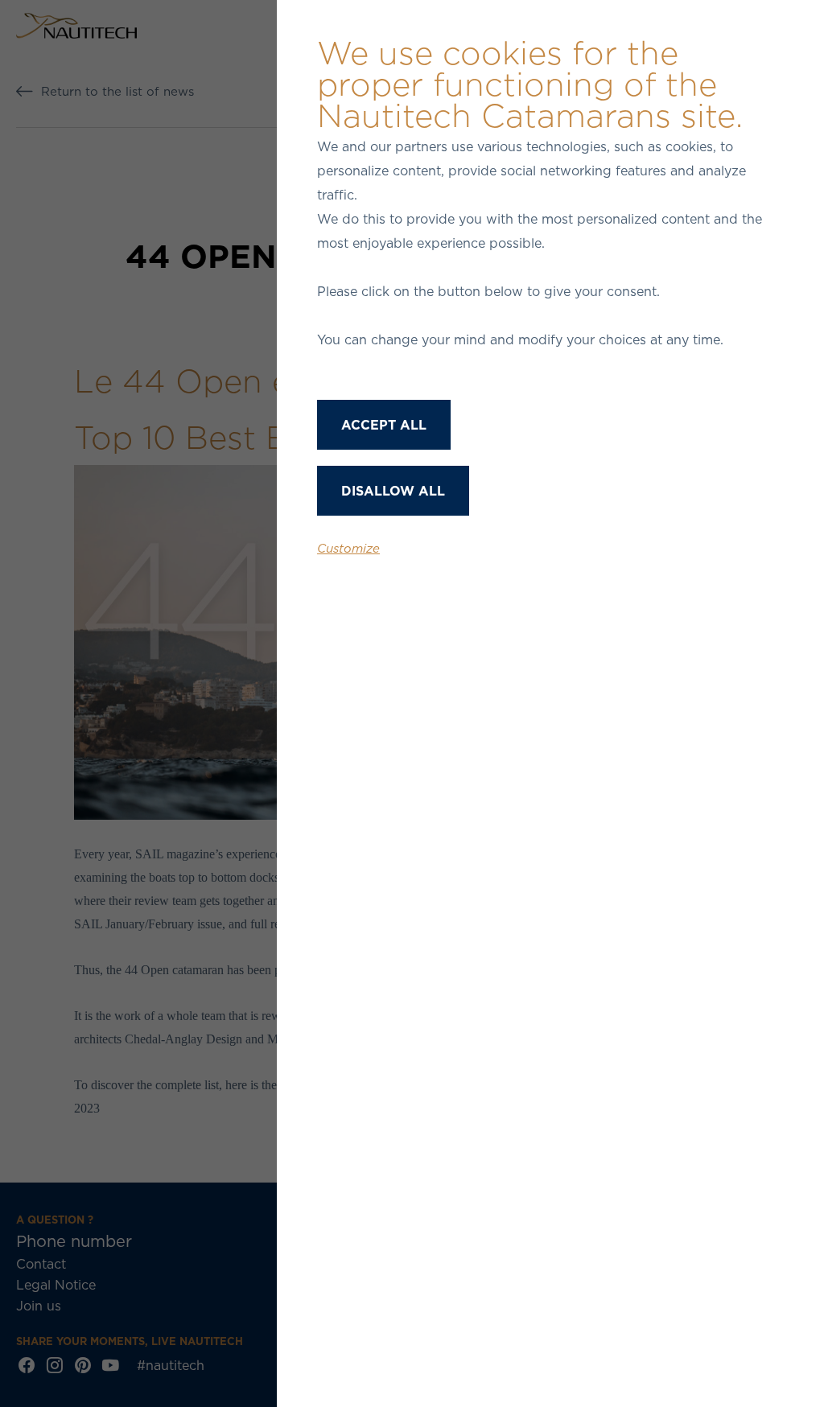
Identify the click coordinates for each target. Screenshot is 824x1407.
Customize (348, 548)
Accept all (383, 425)
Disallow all (393, 491)
